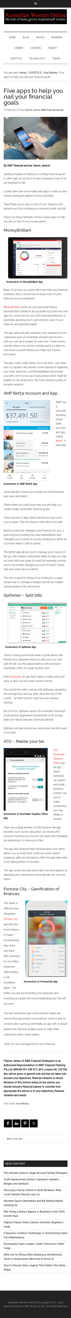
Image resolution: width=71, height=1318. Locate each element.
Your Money (22, 1103)
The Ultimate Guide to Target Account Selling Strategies (36, 1173)
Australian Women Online (36, 16)
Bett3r (59, 440)
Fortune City (11, 919)
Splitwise (15, 676)
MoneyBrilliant (12, 307)
